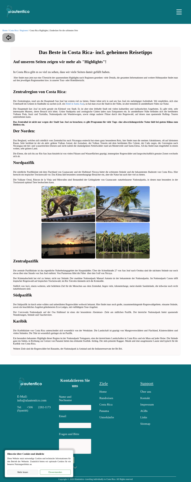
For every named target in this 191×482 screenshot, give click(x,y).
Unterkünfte (106, 417)
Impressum (147, 404)
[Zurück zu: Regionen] (8, 37)
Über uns (145, 391)
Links (143, 417)
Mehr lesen (22, 472)
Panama (104, 410)
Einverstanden (55, 472)
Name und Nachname (65, 397)
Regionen (24, 30)
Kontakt (145, 398)
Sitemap (145, 423)
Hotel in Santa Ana (75, 103)
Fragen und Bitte (69, 434)
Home (4, 30)
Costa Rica (13, 30)
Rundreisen (106, 398)
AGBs (144, 410)
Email (62, 416)
